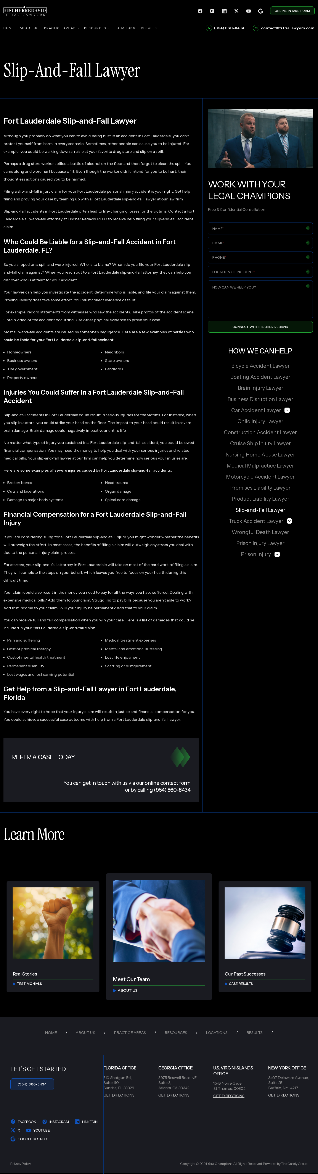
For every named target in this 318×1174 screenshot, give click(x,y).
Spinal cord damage (123, 499)
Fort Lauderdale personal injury (105, 191)
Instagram (59, 1121)
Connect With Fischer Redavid (260, 327)
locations (125, 28)
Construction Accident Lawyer (260, 432)
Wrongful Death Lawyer (260, 532)
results (149, 28)
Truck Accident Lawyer (256, 521)
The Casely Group (294, 1163)
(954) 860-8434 (32, 1084)
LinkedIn (89, 1121)
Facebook (27, 1121)
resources (95, 28)
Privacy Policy (20, 1164)
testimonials (29, 984)
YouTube (41, 1130)
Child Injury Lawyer (260, 421)
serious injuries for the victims (133, 415)
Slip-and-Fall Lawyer (260, 510)
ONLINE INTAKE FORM (292, 11)
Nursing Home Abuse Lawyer (260, 455)
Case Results (241, 984)
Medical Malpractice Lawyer (260, 466)
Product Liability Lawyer (260, 499)
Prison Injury (256, 554)
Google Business (33, 1139)
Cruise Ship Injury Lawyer (260, 443)
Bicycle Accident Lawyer (260, 366)
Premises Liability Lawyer (260, 488)
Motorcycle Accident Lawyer (260, 477)
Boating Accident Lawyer (260, 377)
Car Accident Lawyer (256, 410)
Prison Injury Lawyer (260, 543)
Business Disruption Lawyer (260, 399)
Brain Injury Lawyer (260, 388)
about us (29, 28)
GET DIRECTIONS (119, 1095)
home (8, 28)
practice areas (60, 28)
